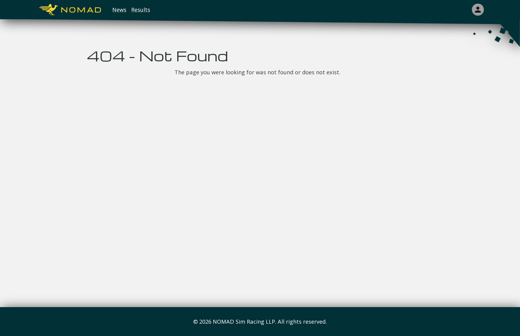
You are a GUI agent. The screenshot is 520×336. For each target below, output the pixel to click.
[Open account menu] (478, 10)
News (119, 9)
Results (140, 9)
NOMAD (82, 10)
